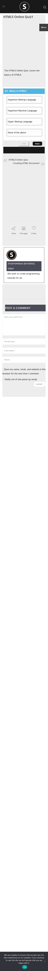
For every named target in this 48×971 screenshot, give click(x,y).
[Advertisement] (24, 44)
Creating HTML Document (26, 163)
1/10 (23, 144)
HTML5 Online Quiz (18, 160)
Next (37, 143)
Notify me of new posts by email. (21, 379)
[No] (44, 961)
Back (10, 143)
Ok (24, 967)
